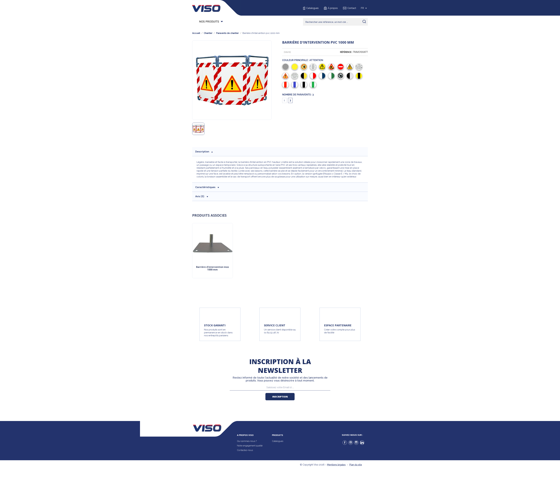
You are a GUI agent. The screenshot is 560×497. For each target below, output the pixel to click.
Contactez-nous (245, 450)
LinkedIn (362, 442)
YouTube (350, 442)
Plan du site (355, 464)
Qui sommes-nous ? (247, 441)
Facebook (344, 442)
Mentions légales (336, 464)
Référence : (346, 52)
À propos (333, 8)
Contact (351, 8)
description (202, 151)
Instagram (356, 442)
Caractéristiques (205, 187)
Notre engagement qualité (249, 445)
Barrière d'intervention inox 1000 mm (212, 268)
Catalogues (312, 8)
